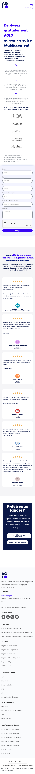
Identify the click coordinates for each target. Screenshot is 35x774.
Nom (4, 169)
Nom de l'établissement (10, 201)
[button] (31, 4)
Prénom (4, 177)
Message (5, 208)
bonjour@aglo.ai (6, 596)
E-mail (4, 185)
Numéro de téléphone (9, 193)
